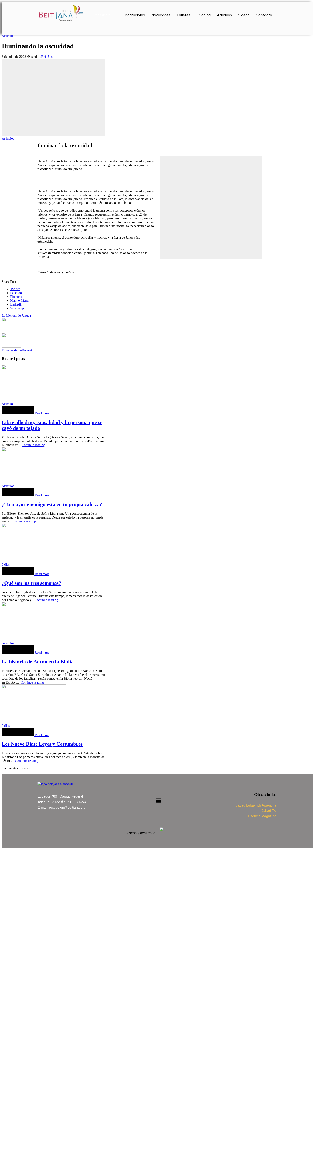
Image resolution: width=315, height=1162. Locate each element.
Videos (243, 15)
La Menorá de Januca (16, 315)
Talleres (183, 15)
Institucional (135, 15)
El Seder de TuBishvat (17, 350)
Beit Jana (47, 56)
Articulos (224, 15)
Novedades (161, 15)
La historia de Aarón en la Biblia (38, 661)
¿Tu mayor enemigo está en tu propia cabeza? (52, 504)
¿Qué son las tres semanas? (31, 583)
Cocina (205, 15)
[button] (185, 15)
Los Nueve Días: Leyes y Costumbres (42, 744)
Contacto (264, 15)
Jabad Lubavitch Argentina (256, 805)
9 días (6, 564)
